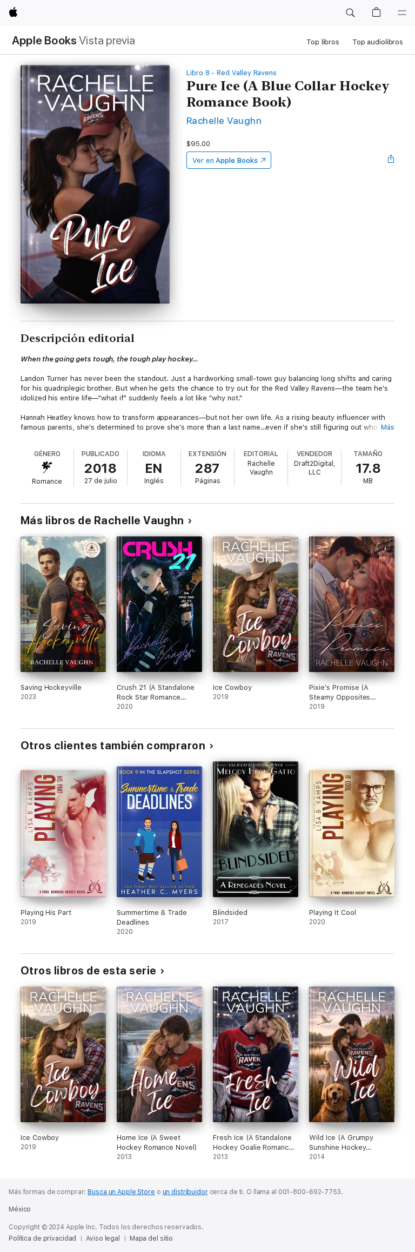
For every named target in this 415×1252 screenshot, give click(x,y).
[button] (350, 13)
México (20, 1209)
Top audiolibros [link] (377, 42)
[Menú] (402, 13)
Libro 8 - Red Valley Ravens (231, 73)
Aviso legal (103, 1238)
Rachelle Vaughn (224, 120)
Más (387, 427)
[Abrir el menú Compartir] (391, 160)
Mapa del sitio (151, 1238)
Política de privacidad (42, 1238)
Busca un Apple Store (121, 1192)
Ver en (225, 160)
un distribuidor (185, 1192)
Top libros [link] (322, 42)
